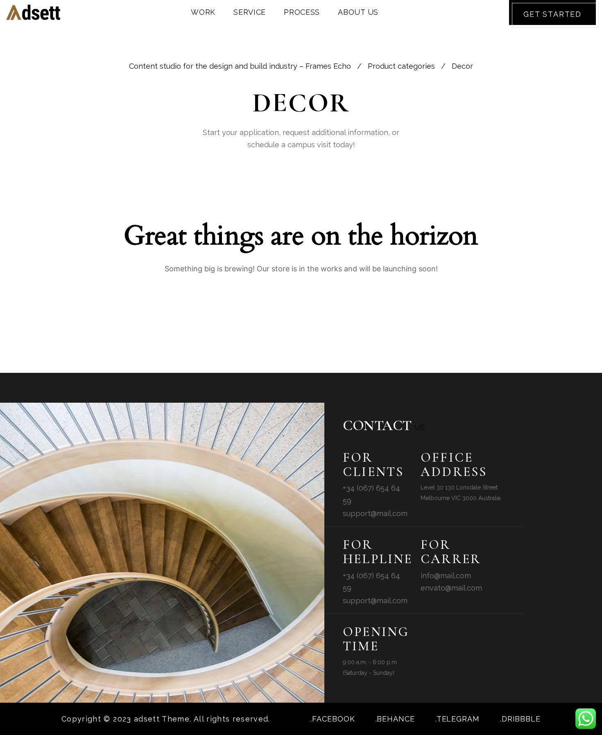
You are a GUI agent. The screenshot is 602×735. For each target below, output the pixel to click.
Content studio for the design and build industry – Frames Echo (240, 66)
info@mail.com (446, 575)
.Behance (395, 719)
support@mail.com (375, 513)
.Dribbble (520, 719)
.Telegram (457, 719)
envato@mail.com (451, 588)
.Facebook (332, 719)
